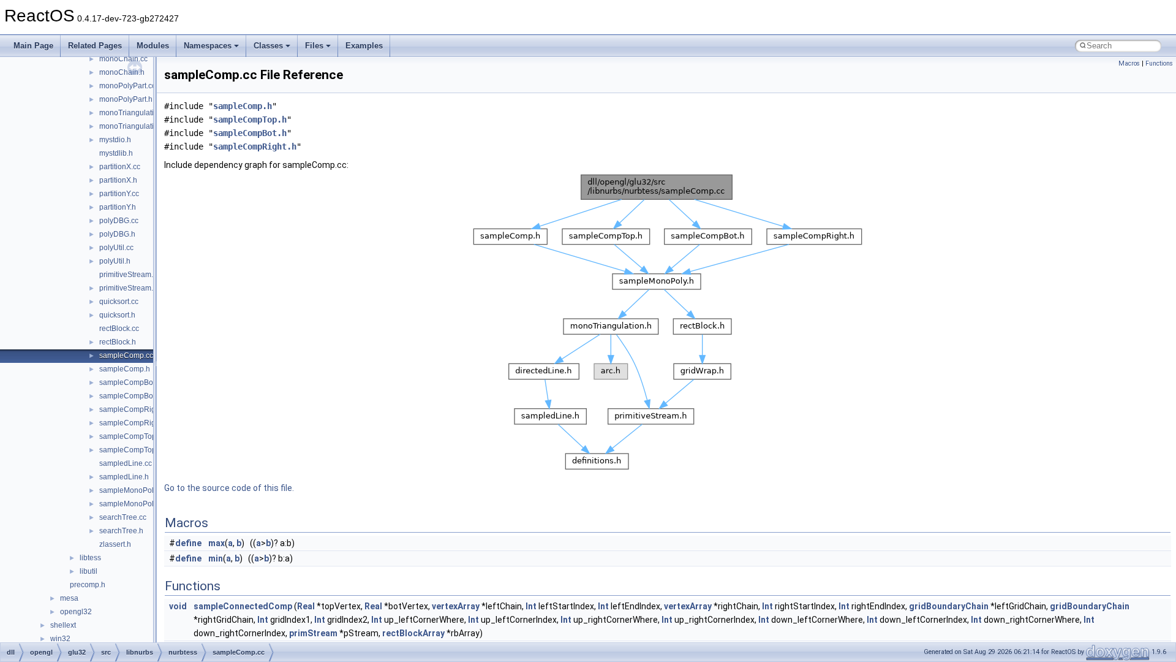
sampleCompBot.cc (131, 382)
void (178, 606)
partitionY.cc (119, 193)
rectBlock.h (117, 342)
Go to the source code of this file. (229, 488)
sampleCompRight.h (133, 423)
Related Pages (95, 45)
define (188, 543)
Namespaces (208, 45)
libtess (90, 558)
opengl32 (76, 611)
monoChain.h (122, 72)
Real (306, 606)
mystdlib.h (116, 153)
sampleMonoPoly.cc (132, 490)
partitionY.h (117, 207)
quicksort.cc (118, 301)
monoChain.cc (123, 59)
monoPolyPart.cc (127, 86)
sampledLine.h (124, 477)
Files (314, 45)
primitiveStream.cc (129, 274)
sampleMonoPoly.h (131, 504)
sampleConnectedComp (243, 606)
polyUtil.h (114, 261)
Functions (1159, 63)
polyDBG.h (117, 234)
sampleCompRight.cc (135, 409)
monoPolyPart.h (126, 99)
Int (531, 606)
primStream (313, 633)
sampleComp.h (124, 369)
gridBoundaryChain (949, 606)
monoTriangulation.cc (135, 112)
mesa (69, 598)
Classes (268, 45)
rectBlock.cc (119, 328)
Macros (1129, 63)
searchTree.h (121, 531)
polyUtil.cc (116, 247)
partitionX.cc (119, 166)
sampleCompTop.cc (132, 436)
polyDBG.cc (118, 220)
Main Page (33, 45)
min (215, 558)
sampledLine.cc (125, 463)
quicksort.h (117, 315)
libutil (88, 571)
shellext (63, 625)
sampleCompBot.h (130, 396)
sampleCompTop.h (130, 450)
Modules (153, 45)
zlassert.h (115, 544)
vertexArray (456, 606)
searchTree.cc (122, 517)
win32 (60, 638)
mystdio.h (115, 139)
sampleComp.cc (126, 355)
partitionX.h (118, 180)
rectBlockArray (413, 633)
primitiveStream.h (128, 288)
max (216, 543)
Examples (364, 45)
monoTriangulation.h (133, 126)
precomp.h (87, 584)
